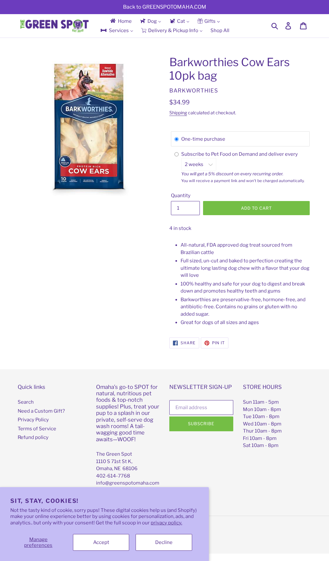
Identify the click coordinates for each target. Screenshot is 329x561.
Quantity (181, 195)
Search (26, 402)
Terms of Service (37, 429)
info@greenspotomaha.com (127, 483)
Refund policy (33, 437)
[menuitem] (120, 21)
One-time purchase (203, 139)
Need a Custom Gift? (41, 411)
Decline (164, 542)
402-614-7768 (113, 476)
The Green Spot (114, 454)
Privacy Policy (33, 420)
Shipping (178, 112)
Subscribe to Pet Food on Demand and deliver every (240, 154)
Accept (101, 542)
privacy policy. (166, 523)
